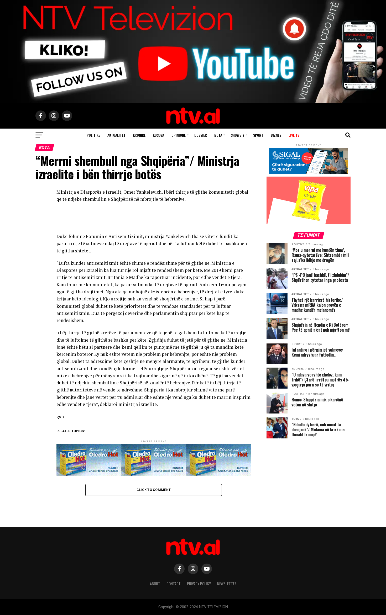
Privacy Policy (199, 583)
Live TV (294, 135)
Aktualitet (116, 135)
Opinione (178, 135)
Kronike (139, 135)
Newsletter (226, 583)
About (155, 583)
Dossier (200, 135)
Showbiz (237, 135)
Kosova (158, 135)
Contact (173, 583)
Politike (93, 135)
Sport (258, 135)
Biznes (276, 135)
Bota (218, 135)
